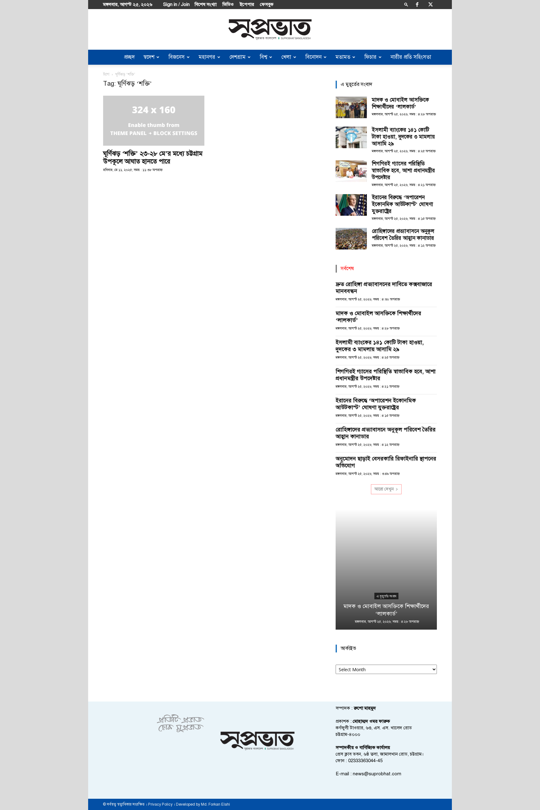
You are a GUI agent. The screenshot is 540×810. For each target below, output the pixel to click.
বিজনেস (176, 57)
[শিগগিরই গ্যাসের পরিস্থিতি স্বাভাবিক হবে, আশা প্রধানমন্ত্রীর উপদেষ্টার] (351, 171)
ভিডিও (228, 4)
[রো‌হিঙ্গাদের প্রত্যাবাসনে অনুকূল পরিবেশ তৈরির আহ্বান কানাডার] (351, 238)
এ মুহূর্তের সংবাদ (386, 596)
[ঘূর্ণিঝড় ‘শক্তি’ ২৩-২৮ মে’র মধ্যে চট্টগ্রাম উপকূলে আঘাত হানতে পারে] (153, 121)
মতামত (343, 57)
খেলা (286, 57)
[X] (430, 4)
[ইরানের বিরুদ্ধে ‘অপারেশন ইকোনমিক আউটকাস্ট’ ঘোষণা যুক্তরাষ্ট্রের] (351, 205)
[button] (406, 4)
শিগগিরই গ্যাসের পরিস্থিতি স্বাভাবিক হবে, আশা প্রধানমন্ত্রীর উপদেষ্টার (403, 170)
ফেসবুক (266, 4)
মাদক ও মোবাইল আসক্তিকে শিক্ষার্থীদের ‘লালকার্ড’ (400, 103)
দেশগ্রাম (237, 57)
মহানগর (207, 57)
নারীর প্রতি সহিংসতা (411, 57)
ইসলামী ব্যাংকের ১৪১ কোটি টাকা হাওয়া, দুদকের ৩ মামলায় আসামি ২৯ (403, 137)
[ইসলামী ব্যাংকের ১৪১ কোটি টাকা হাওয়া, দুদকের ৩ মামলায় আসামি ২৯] (351, 137)
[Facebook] (417, 4)
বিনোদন (313, 57)
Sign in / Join (176, 4)
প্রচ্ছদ (129, 57)
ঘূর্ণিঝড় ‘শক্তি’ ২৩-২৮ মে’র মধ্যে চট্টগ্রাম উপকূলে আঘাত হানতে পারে (152, 157)
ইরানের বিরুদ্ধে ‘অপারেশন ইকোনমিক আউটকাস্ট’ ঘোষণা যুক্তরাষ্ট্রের (402, 204)
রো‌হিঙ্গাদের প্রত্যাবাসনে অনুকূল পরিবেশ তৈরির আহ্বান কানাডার (403, 234)
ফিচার (370, 57)
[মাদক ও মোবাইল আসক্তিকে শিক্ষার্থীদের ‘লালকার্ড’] (351, 107)
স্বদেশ (148, 57)
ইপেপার (247, 4)
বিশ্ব (263, 57)
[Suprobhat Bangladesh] (270, 29)
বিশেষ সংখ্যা (206, 4)
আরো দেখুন (384, 489)
